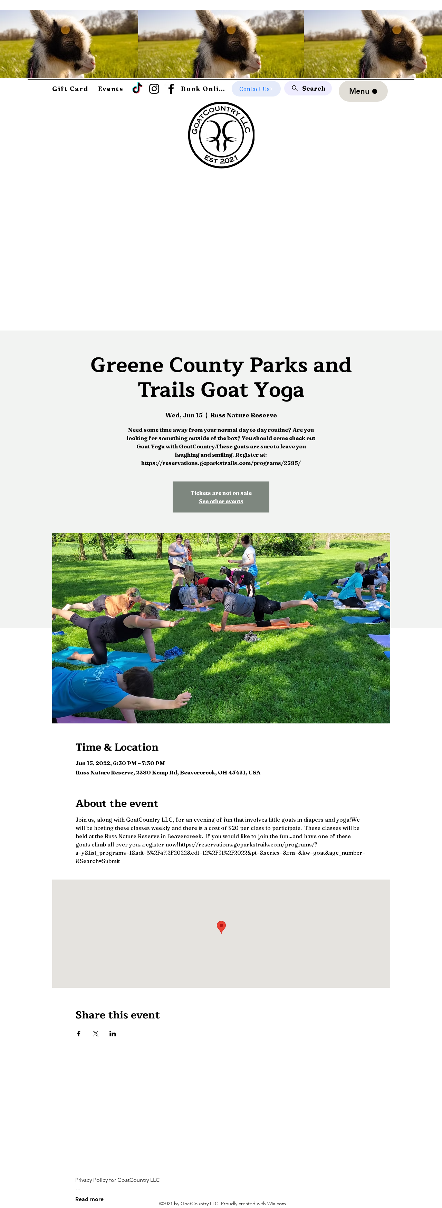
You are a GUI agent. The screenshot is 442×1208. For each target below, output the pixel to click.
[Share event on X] (96, 1033)
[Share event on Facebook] (79, 1033)
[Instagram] (154, 88)
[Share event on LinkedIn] (112, 1033)
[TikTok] (137, 88)
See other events (221, 501)
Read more (89, 1199)
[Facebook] (171, 88)
